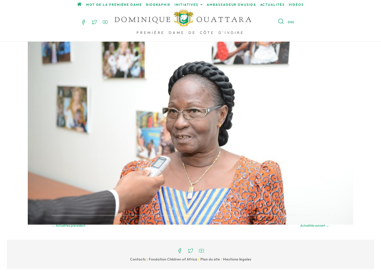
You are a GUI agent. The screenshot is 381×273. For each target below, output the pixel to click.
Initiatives (186, 5)
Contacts (138, 259)
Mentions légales (237, 259)
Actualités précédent (68, 225)
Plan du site (210, 259)
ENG (291, 22)
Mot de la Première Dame (114, 5)
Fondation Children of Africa (173, 259)
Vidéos (296, 5)
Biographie (158, 5)
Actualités (272, 5)
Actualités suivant (314, 225)
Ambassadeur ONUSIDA (231, 5)
